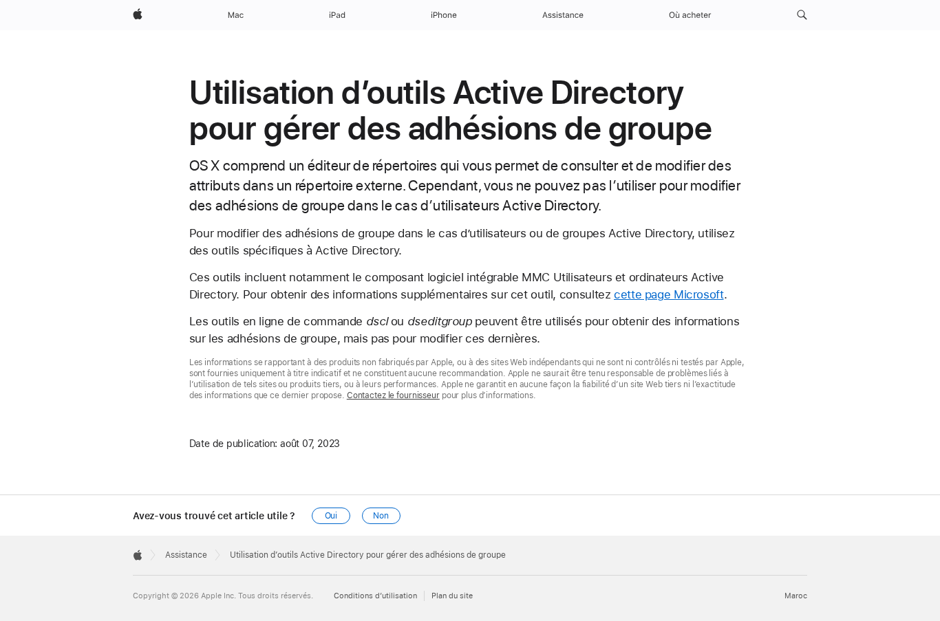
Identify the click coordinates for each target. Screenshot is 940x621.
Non (381, 516)
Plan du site (452, 595)
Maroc (795, 595)
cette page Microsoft (669, 294)
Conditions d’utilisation (375, 595)
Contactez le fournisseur (393, 395)
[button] (802, 15)
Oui (331, 516)
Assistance (186, 555)
